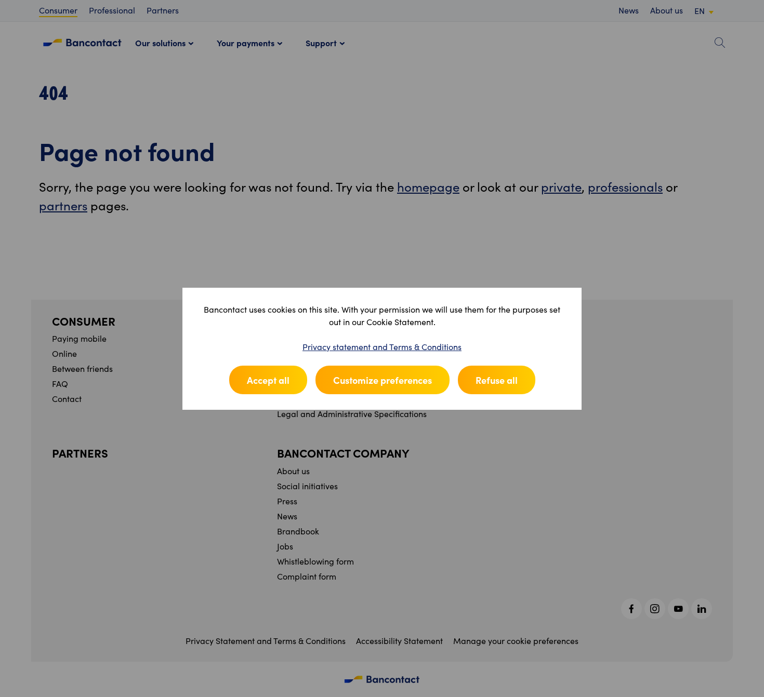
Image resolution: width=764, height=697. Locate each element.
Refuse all (497, 379)
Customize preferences (382, 379)
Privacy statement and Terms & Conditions (382, 346)
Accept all (268, 379)
